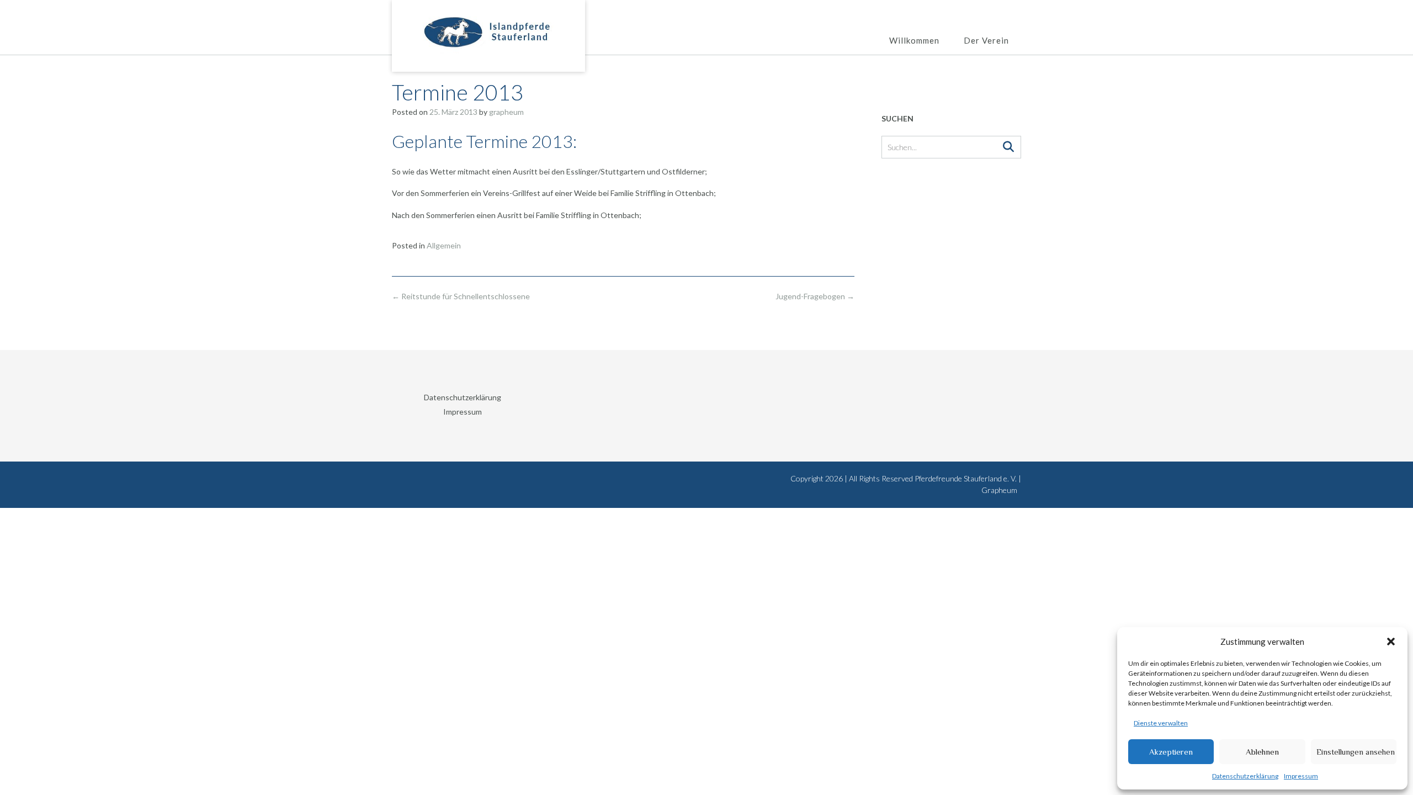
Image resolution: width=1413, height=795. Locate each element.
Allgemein (444, 245)
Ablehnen (1262, 751)
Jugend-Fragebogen (814, 296)
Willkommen (914, 40)
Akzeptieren (1171, 751)
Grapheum (999, 490)
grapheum (506, 111)
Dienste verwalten (1161, 723)
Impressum (1301, 776)
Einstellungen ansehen (1355, 751)
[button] (1390, 641)
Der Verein (986, 40)
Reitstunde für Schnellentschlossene (461, 296)
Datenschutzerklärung (1245, 776)
